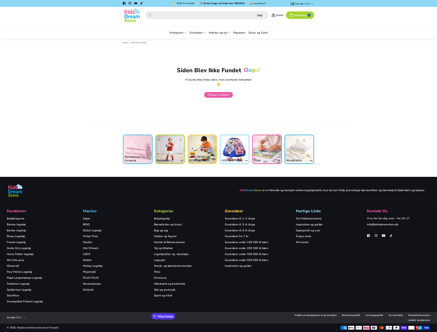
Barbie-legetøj (16, 230)
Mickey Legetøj (92, 266)
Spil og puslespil (164, 290)
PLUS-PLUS (91, 278)
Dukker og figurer (165, 236)
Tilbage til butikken (218, 94)
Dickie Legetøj (92, 230)
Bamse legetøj (16, 224)
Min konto (302, 242)
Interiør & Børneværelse (169, 242)
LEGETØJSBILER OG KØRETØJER (199, 158)
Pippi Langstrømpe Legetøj (24, 278)
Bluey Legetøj (16, 236)
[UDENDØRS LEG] (235, 149)
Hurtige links (308, 211)
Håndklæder (294, 160)
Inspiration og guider (238, 266)
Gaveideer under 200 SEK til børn (246, 248)
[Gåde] (267, 149)
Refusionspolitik (351, 315)
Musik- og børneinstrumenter (173, 266)
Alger (86, 218)
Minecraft (13, 266)
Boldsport (163, 160)
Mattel (87, 260)
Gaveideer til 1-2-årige (240, 218)
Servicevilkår (396, 315)
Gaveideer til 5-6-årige (240, 230)
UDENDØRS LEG (232, 160)
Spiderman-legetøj (19, 290)
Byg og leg (161, 230)
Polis (157, 272)
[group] (137, 149)
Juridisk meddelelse (419, 320)
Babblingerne (15, 218)
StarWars (13, 295)
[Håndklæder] (299, 149)
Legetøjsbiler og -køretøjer (171, 254)
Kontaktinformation (419, 315)
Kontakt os (377, 211)
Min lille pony (15, 260)
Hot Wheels (91, 248)
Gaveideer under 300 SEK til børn (246, 254)
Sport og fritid (163, 295)
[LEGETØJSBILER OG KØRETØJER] (202, 149)
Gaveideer (234, 211)
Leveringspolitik (374, 315)
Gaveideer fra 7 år (236, 236)
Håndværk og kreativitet (169, 284)
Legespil (159, 260)
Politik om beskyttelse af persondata (316, 315)
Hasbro (87, 242)
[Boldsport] (170, 149)
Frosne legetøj (16, 242)
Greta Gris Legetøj (19, 248)
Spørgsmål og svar (308, 230)
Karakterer (16, 211)
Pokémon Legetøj (18, 284)
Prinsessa (160, 278)
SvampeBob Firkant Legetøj (25, 301)
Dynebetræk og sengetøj (135, 158)
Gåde (257, 160)
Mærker (90, 211)
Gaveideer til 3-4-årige (240, 224)
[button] (300, 15)
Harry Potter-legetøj (20, 254)
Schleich (88, 290)
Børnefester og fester (168, 224)
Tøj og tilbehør (163, 248)
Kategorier (163, 211)
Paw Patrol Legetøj (19, 272)
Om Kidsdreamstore (309, 218)
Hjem (125, 42)
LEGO (86, 254)
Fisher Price (90, 236)
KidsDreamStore (27, 327)
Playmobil (89, 272)
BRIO (86, 224)
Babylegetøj (162, 218)
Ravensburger (92, 284)
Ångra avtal (303, 236)
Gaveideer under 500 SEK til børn (246, 260)
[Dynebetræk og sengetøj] (138, 149)
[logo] (15, 190)
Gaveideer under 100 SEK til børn (246, 242)
